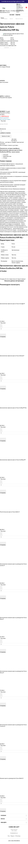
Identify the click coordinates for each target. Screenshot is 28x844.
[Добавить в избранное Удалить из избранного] (13, 48)
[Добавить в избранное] (1, 325)
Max (3, 8)
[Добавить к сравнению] (1, 327)
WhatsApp (17, 836)
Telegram (12, 836)
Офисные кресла (19, 18)
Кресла (11, 18)
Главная (5, 18)
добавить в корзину (5, 133)
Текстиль (12, 42)
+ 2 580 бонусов (4, 116)
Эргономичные (14, 41)
